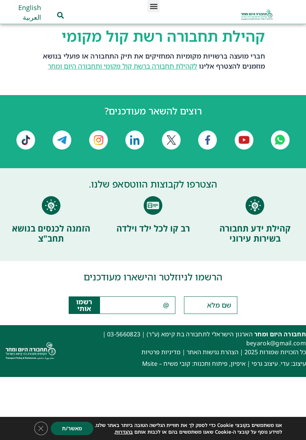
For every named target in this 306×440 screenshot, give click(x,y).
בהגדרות (124, 431)
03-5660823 (123, 334)
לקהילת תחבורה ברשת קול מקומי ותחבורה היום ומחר (122, 66)
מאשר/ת (72, 428)
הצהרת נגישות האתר (212, 352)
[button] (153, 6)
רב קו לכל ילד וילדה (153, 228)
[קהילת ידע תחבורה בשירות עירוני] (255, 205)
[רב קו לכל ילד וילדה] (153, 205)
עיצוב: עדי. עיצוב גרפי (279, 363)
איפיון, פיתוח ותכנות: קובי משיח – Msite (194, 363)
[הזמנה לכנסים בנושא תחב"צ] (51, 205)
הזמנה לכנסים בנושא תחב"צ (51, 233)
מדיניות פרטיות (161, 352)
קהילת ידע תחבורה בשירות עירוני (255, 233)
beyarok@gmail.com (276, 343)
